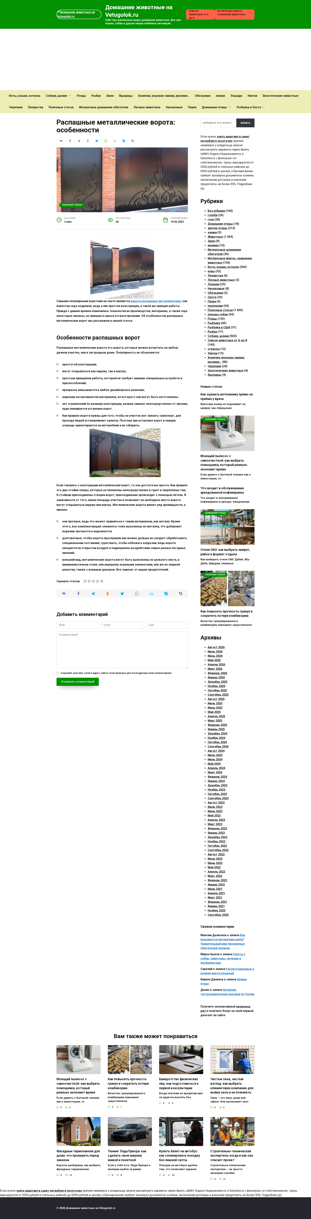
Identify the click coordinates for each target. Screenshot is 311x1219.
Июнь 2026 (215, 656)
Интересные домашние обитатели (103, 107)
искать (245, 122)
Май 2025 (214, 712)
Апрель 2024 (216, 768)
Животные (215, 236)
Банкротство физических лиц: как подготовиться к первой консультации (179, 1083)
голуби (212, 215)
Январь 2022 (216, 884)
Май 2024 (214, 763)
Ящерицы (126, 95)
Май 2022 (214, 867)
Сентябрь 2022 (218, 850)
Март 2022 (215, 876)
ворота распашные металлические (156, 301)
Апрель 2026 (216, 664)
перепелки (215, 305)
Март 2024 (215, 772)
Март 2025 (215, 720)
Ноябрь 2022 (216, 841)
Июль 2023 (215, 807)
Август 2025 (216, 699)
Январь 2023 (216, 833)
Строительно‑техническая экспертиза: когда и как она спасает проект (231, 1155)
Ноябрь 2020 (216, 910)
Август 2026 (216, 647)
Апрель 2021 (216, 893)
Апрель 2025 (216, 716)
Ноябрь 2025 (216, 686)
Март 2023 (215, 824)
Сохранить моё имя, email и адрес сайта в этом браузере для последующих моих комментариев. (116, 673)
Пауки (192, 107)
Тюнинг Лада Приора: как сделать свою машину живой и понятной (127, 1155)
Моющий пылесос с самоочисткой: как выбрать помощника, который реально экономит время (223, 462)
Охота (212, 297)
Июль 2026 (215, 651)
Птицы (81, 95)
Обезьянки (202, 95)
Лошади (236, 95)
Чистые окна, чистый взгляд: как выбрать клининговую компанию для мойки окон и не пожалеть (231, 1085)
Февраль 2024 (217, 776)
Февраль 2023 (217, 828)
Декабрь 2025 (217, 681)
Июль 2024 (215, 755)
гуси (211, 219)
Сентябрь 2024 (218, 746)
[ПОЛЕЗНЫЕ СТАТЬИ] (227, 448)
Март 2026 (215, 669)
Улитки (252, 95)
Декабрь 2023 (217, 785)
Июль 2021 (215, 889)
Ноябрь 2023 (216, 789)
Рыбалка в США (219, 327)
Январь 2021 (216, 906)
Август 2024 (216, 751)
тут (202, 188)
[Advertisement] (155, 59)
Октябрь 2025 (217, 690)
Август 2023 (216, 802)
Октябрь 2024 (217, 742)
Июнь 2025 (215, 707)
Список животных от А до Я (198, 14)
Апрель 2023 (216, 820)
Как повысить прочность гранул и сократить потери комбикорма (226, 613)
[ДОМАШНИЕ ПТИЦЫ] (227, 542)
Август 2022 (216, 854)
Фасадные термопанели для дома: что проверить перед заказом (78, 1155)
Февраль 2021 (217, 902)
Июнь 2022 (215, 863)
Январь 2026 (216, 677)
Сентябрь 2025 (218, 694)
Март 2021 (215, 897)
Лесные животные (147, 107)
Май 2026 (214, 660)
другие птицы (217, 228)
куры (211, 271)
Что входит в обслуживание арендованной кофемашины (222, 490)
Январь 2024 (216, 781)
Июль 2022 (215, 858)
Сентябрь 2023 (218, 798)
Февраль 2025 (217, 725)
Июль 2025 (215, 703)
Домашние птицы (214, 107)
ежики (220, 95)
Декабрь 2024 (217, 733)
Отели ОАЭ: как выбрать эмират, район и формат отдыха (225, 552)
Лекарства (35, 107)
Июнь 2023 (215, 811)
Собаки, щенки (56, 95)
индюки (213, 245)
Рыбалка (214, 323)
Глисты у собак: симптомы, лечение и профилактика (222, 959)
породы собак (218, 314)
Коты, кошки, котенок (24, 95)
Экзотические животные (280, 95)
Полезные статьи (61, 107)
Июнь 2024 (215, 759)
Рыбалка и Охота (249, 107)
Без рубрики (216, 211)
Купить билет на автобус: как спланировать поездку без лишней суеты (179, 1155)
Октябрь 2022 (217, 845)
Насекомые (174, 107)
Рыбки (96, 95)
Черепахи (15, 107)
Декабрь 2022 (217, 837)
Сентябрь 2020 (218, 915)
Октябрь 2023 (217, 794)
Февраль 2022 (217, 880)
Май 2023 (214, 815)
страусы (214, 349)
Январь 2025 (216, 729)
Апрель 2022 (216, 871)
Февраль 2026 (217, 673)
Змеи (110, 95)
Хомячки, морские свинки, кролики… (164, 95)
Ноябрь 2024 (216, 738)
